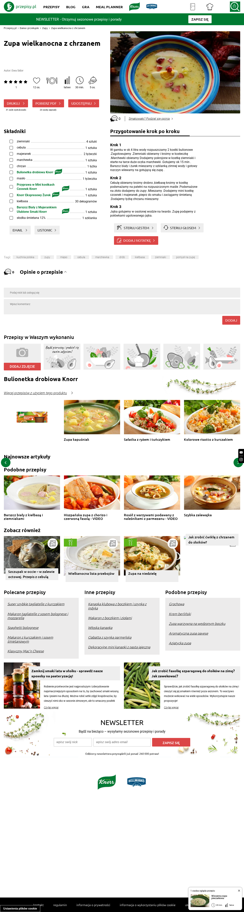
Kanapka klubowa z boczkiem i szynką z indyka (117, 606)
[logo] (20, 7)
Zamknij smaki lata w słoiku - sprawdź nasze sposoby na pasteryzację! (67, 673)
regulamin (60, 904)
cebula (81, 257)
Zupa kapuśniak (76, 440)
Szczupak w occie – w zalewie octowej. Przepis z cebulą (31, 574)
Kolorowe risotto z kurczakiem (208, 440)
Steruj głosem (183, 228)
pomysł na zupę (185, 257)
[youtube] (241, 452)
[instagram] (241, 459)
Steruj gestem (136, 228)
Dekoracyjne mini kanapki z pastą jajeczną (119, 647)
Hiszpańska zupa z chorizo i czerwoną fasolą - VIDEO (85, 516)
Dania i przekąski (29, 28)
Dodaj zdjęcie (22, 366)
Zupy (45, 28)
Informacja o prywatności (93, 904)
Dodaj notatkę (137, 240)
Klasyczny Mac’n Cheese (25, 651)
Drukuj (14, 103)
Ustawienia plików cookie (20, 908)
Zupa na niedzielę (142, 573)
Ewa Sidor (17, 70)
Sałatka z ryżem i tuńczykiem (147, 440)
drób (122, 257)
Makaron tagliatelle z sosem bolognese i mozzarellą (37, 616)
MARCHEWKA (102, 257)
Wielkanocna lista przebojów (91, 573)
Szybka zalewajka (198, 515)
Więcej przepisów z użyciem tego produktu (35, 393)
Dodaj (231, 320)
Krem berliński (180, 614)
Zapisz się (171, 742)
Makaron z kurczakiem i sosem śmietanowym (30, 639)
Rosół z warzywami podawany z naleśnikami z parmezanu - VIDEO (151, 516)
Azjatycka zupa (180, 643)
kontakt (38, 904)
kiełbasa (140, 257)
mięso (63, 257)
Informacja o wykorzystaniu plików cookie (148, 904)
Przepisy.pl (10, 28)
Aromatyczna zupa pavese (188, 633)
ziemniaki (160, 257)
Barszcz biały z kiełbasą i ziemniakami (23, 516)
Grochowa (176, 604)
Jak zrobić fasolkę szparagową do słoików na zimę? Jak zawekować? (193, 673)
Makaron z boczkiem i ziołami (110, 618)
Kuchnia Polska (25, 257)
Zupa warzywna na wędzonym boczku (197, 623)
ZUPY (47, 257)
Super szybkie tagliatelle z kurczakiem (35, 604)
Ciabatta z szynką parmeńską (109, 637)
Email (18, 230)
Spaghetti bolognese (23, 627)
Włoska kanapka (100, 627)
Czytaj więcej (51, 707)
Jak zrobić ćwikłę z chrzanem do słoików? (211, 539)
